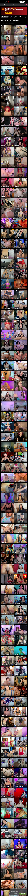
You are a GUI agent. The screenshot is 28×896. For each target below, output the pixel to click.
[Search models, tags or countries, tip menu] (26, 4)
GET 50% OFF (8, 12)
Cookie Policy (18, 891)
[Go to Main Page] (8, 1)
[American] (11, 17)
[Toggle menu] (1, 1)
